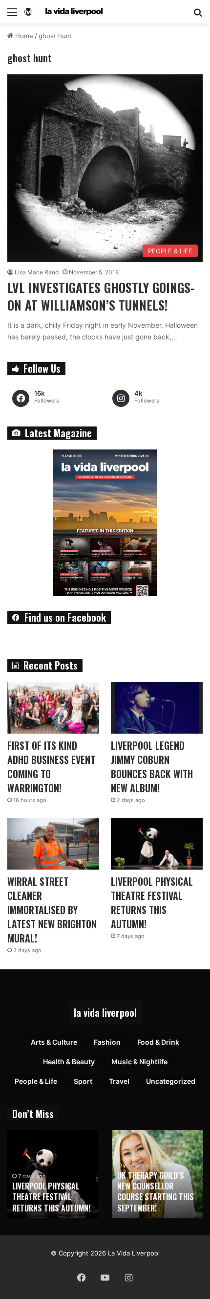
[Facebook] (81, 1277)
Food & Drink (158, 1042)
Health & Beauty (69, 1061)
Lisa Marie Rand (37, 272)
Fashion (107, 1042)
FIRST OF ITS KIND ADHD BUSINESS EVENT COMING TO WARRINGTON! (51, 766)
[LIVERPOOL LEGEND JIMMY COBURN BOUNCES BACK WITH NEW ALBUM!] (157, 708)
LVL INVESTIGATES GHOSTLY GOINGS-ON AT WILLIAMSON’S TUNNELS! (101, 296)
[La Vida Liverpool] (63, 12)
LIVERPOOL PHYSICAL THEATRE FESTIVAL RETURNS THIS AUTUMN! (152, 902)
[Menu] (12, 15)
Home (23, 36)
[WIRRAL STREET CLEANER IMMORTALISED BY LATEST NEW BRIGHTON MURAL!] (53, 844)
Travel (119, 1081)
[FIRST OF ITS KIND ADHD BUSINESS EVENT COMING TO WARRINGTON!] (53, 708)
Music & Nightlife (139, 1061)
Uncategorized (170, 1081)
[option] (52, 1174)
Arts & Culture (54, 1042)
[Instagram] (128, 1277)
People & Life (36, 1081)
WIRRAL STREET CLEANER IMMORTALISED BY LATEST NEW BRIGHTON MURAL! (52, 909)
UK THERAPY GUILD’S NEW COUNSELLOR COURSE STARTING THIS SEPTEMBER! (155, 1191)
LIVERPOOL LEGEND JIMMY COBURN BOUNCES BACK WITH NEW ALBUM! (152, 766)
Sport (83, 1081)
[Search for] (198, 15)
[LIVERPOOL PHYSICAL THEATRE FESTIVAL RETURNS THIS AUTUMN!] (157, 844)
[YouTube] (105, 1277)
